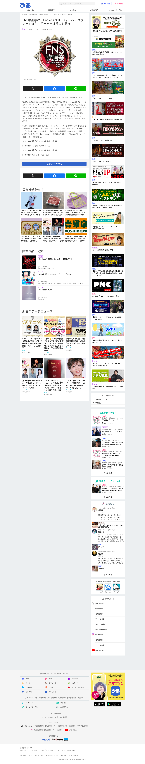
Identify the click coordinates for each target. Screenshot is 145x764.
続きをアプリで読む (54, 164)
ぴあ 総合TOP (26, 14)
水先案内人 (94, 10)
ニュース (30, 10)
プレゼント (52, 692)
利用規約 (63, 755)
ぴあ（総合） (99, 603)
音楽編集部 (99, 614)
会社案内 (23, 755)
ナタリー (38, 29)
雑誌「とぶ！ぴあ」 (48, 750)
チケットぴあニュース (99, 399)
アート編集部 (99, 619)
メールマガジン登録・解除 (66, 750)
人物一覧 (23, 750)
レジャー (29, 687)
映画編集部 (99, 609)
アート (28, 683)
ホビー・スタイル (78, 687)
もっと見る (108, 473)
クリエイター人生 (115, 10)
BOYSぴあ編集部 (101, 629)
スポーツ (75, 683)
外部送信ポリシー (52, 755)
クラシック (52, 683)
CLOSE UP (52, 10)
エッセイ (73, 10)
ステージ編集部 (100, 624)
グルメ (51, 687)
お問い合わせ (73, 755)
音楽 (50, 679)
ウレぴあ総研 (96, 403)
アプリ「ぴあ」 (33, 750)
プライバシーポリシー (35, 755)
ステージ (75, 679)
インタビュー (30, 692)
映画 (27, 679)
